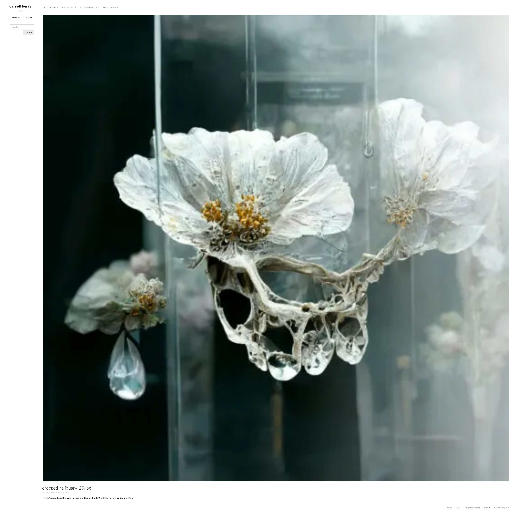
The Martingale (110, 7)
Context (449, 508)
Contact (487, 508)
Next (29, 18)
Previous (16, 18)
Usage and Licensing (472, 508)
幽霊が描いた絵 (68, 7)
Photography (49, 7)
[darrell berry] (20, 6)
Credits (458, 508)
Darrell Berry (50, 492)
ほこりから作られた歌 (88, 7)
